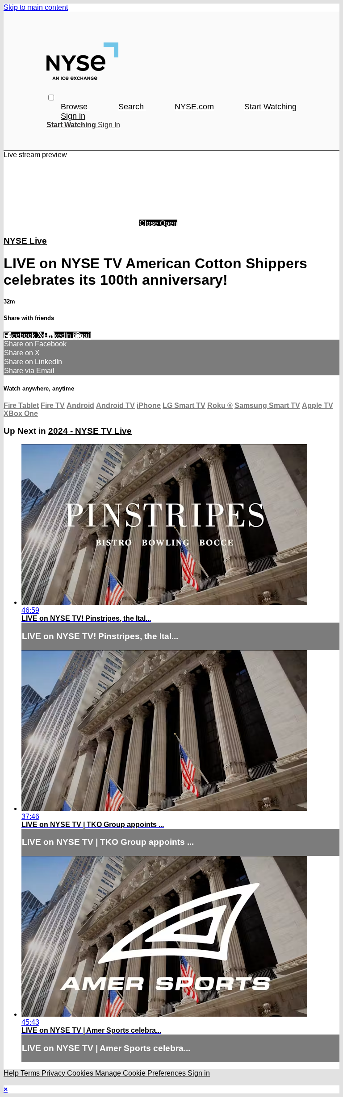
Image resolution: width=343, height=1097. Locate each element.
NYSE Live (25, 240)
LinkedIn (58, 335)
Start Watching (270, 106)
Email (82, 335)
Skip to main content (36, 7)
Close (149, 223)
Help (12, 1073)
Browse (75, 106)
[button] (51, 97)
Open (168, 223)
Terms (31, 1073)
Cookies (81, 1073)
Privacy (54, 1073)
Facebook (20, 335)
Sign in (73, 116)
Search (132, 106)
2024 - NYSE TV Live (90, 431)
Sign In (109, 125)
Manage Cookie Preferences (141, 1073)
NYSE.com (194, 106)
